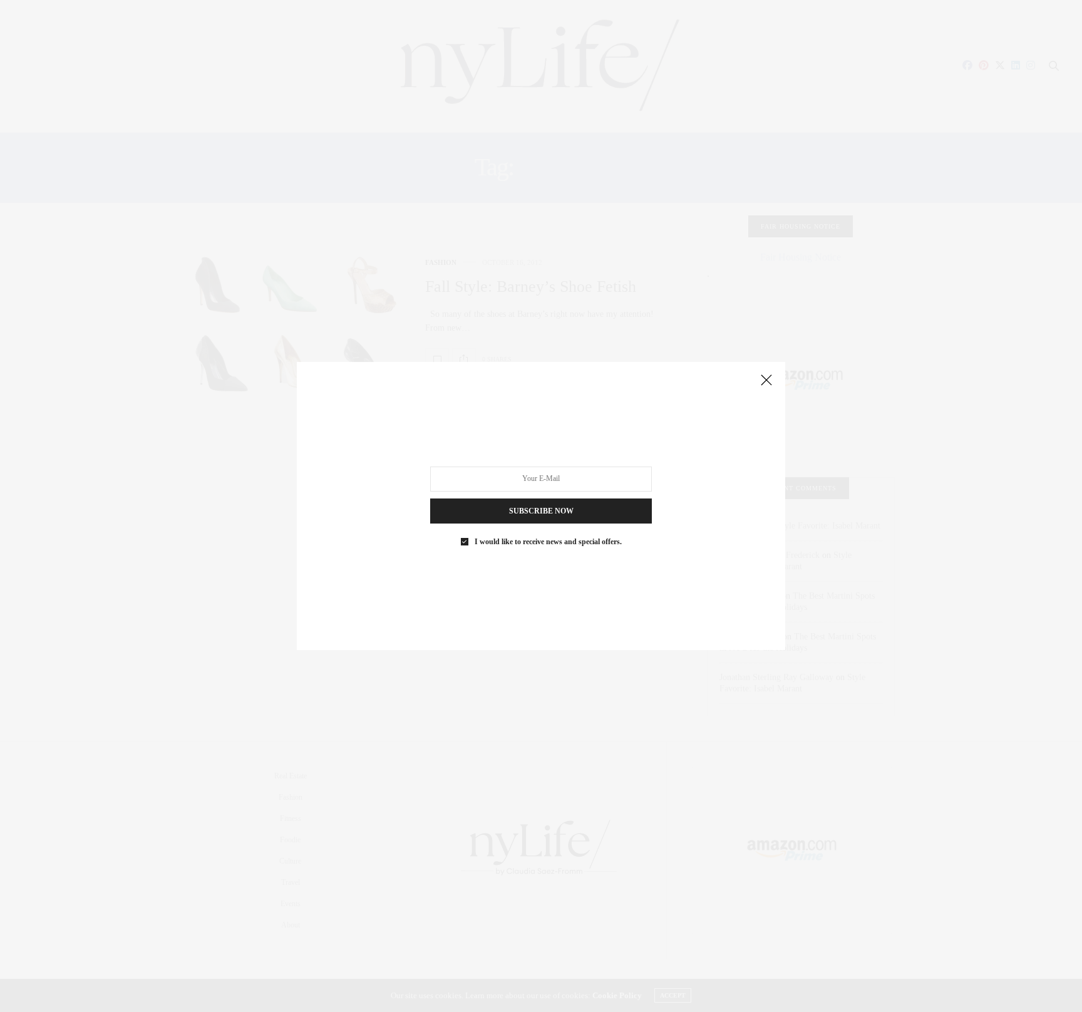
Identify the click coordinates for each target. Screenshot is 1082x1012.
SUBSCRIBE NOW (541, 511)
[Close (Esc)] (766, 380)
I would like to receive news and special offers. (548, 541)
